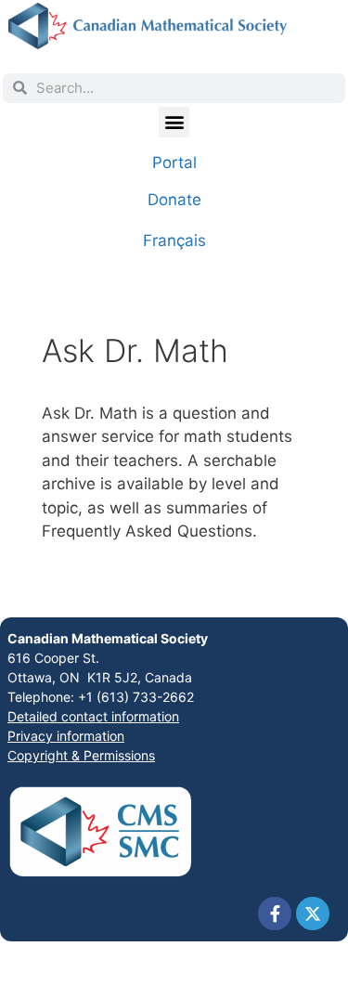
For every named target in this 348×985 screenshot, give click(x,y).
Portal (174, 162)
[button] (174, 122)
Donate (174, 199)
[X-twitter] (312, 913)
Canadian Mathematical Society (107, 638)
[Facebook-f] (274, 913)
